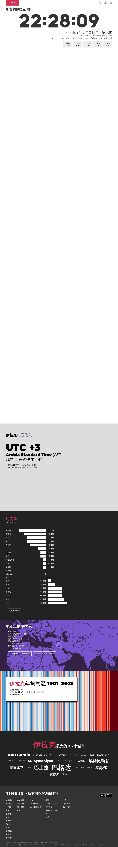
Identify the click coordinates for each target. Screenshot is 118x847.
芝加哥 (8, 534)
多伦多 (8, 538)
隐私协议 (66, 807)
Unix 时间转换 (35, 807)
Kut (92, 755)
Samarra (11, 761)
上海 (7, 588)
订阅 (18, 810)
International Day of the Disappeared (96, 36)
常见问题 (49, 807)
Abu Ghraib (19, 755)
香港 (7, 596)
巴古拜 (28, 767)
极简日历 (9, 831)
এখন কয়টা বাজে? (68, 845)
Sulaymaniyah (40, 761)
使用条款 (66, 804)
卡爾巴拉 (80, 760)
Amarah (62, 755)
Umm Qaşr (68, 761)
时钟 (7, 817)
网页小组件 (21, 804)
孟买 (7, 585)
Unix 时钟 (34, 804)
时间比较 (9, 804)
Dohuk (84, 755)
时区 (7, 810)
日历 (7, 828)
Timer (8, 824)
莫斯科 (8, 571)
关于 (47, 814)
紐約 (7, 541)
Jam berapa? (98, 845)
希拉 (76, 767)
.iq (22, 644)
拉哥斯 (8, 552)
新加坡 (8, 592)
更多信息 (80, 38)
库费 (82, 767)
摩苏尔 (101, 767)
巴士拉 (41, 767)
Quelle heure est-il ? (50, 845)
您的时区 (9, 807)
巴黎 (87, 44)
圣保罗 (8, 545)
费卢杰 (64, 774)
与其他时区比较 (14, 611)
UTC (7, 549)
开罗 (7, 577)
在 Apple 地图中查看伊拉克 (44, 654)
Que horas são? (88, 845)
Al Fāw (52, 755)
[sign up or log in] (105, 3)
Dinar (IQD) (17, 639)
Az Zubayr (73, 755)
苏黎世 (8, 567)
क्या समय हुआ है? (28, 845)
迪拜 (7, 581)
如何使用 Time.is (52, 810)
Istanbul (9, 574)
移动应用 (20, 800)
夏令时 (8, 814)
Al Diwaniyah (40, 755)
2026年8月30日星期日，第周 (88, 33)
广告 (64, 800)
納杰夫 (54, 774)
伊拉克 (44, 744)
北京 (97, 44)
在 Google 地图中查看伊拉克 (20, 654)
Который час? (78, 845)
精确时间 (9, 800)
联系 (47, 817)
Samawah (21, 761)
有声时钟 (9, 838)
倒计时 (8, 821)
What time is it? (11, 845)
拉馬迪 (89, 767)
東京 (107, 44)
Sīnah (59, 761)
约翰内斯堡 (10, 560)
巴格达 (14, 636)
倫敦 (77, 44)
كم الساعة (61, 845)
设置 (47, 800)
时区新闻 (20, 807)
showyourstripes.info (22, 695)
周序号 (8, 834)
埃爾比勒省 (99, 760)
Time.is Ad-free (52, 804)
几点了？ (20, 845)
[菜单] (111, 3)
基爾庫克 (16, 767)
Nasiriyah (103, 755)
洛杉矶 (67, 44)
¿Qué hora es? (38, 845)
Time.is (12, 3)
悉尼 (7, 603)
